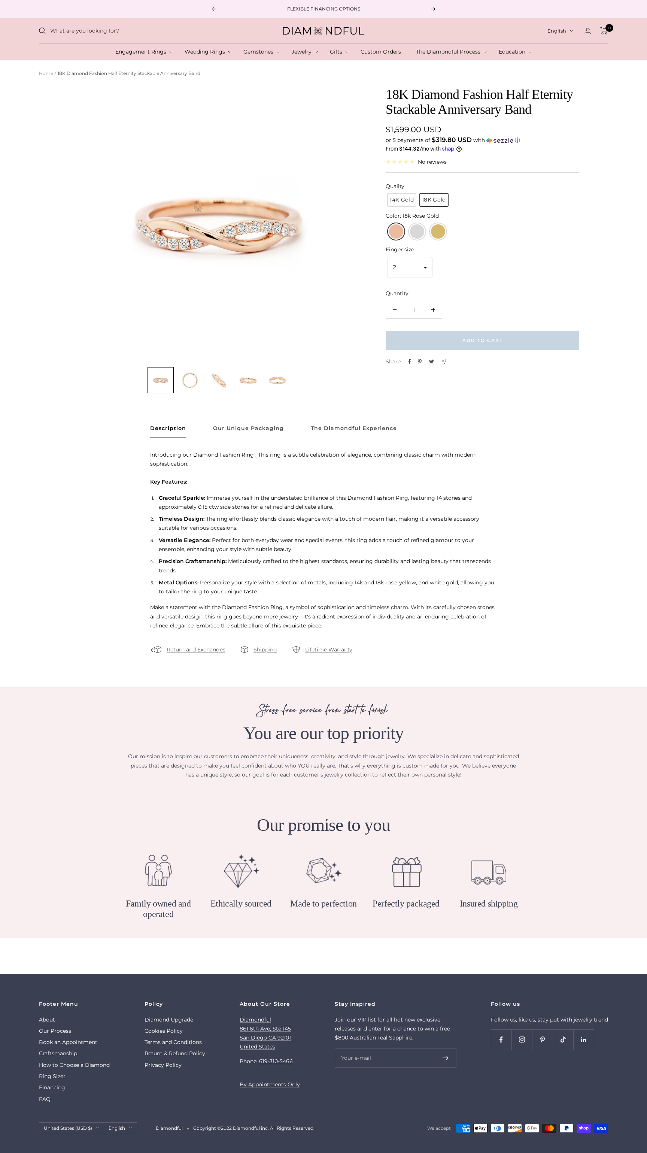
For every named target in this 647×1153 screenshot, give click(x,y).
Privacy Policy (163, 1065)
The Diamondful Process (449, 51)
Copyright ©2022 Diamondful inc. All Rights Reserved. (254, 1128)
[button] (482, 140)
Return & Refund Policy (175, 1053)
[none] (161, 380)
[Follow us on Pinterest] (542, 1039)
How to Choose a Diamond (74, 1065)
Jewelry (303, 51)
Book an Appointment (68, 1042)
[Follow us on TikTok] (563, 1039)
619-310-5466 (276, 1061)
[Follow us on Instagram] (521, 1039)
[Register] (446, 1057)
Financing (52, 1087)
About (47, 1019)
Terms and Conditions (173, 1042)
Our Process (55, 1031)
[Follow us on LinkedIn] (583, 1039)
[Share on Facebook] (409, 361)
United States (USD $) (68, 1128)
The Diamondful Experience (354, 428)
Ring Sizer (52, 1076)
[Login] (587, 31)
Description (168, 428)
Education (513, 51)
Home (46, 73)
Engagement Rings (142, 51)
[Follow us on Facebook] (501, 1039)
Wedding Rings (206, 51)
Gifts (337, 51)
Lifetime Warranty (328, 649)
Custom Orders (382, 51)
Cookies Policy (164, 1031)
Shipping (265, 649)
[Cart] (604, 30)
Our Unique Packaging (248, 428)
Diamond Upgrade (169, 1019)
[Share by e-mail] (443, 361)
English (556, 31)
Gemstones (259, 51)
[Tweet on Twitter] (431, 361)
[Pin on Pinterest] (420, 361)
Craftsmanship (58, 1053)
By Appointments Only (270, 1084)
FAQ (45, 1099)
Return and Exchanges (196, 649)
